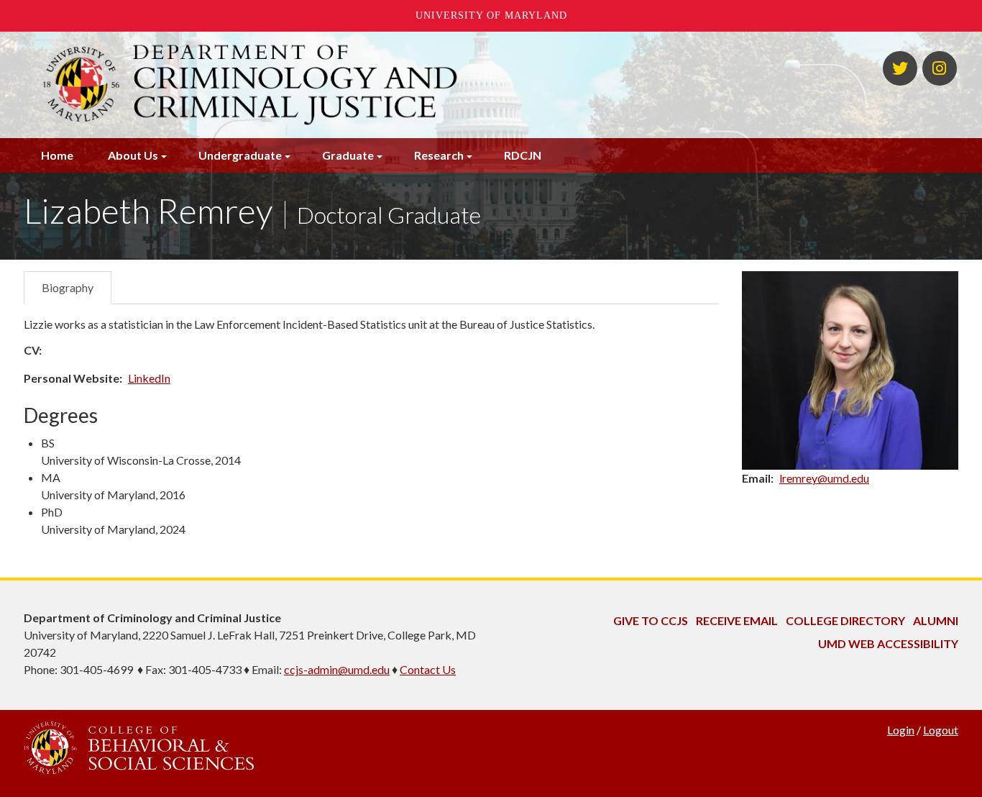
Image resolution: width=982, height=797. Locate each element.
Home (57, 155)
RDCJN (522, 155)
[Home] (331, 85)
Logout (940, 730)
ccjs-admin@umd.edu (337, 669)
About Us (133, 155)
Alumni (935, 620)
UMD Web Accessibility (888, 643)
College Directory (845, 620)
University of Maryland (491, 15)
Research (439, 155)
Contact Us (428, 669)
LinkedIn (149, 378)
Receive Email (737, 620)
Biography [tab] (67, 287)
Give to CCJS (650, 620)
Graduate (348, 155)
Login (900, 730)
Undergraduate (240, 155)
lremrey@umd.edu (824, 478)
